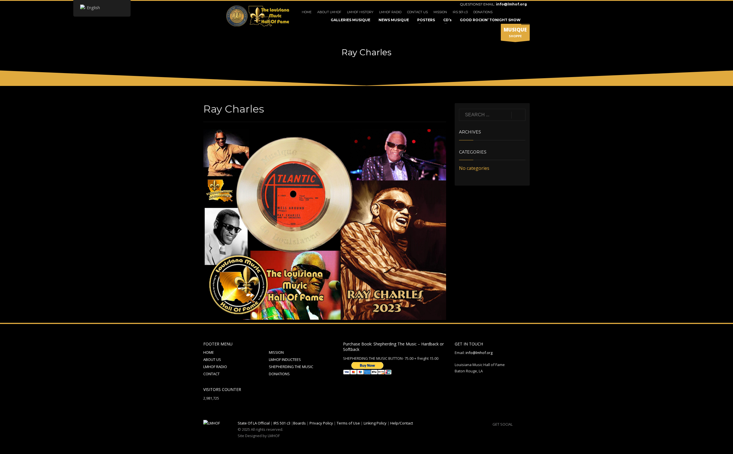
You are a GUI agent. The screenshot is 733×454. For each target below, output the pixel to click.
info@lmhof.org (511, 4)
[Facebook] (505, 12)
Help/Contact (401, 423)
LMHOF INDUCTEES (285, 359)
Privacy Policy (321, 423)
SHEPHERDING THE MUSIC (291, 366)
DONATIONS (482, 12)
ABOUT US (212, 359)
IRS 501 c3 (460, 12)
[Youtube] (522, 12)
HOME (307, 12)
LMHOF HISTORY (360, 12)
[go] (518, 115)
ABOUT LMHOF (329, 12)
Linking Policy (375, 423)
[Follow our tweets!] (525, 424)
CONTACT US (417, 12)
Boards (299, 423)
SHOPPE (515, 32)
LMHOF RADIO (390, 12)
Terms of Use (348, 423)
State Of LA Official (254, 423)
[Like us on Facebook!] (517, 424)
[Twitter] (514, 12)
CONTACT (211, 373)
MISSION (440, 12)
